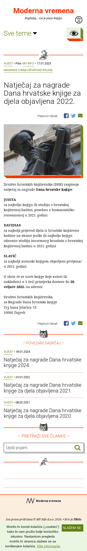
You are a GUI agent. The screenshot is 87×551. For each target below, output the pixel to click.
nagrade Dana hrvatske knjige (28, 70)
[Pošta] (80, 115)
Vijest (8, 63)
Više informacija (48, 546)
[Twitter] (73, 115)
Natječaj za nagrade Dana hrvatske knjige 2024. (42, 362)
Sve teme (18, 33)
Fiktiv (77, 519)
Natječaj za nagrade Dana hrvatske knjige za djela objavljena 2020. (42, 413)
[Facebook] (66, 115)
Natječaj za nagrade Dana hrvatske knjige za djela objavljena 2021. (42, 387)
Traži (78, 448)
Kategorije (74, 33)
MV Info (28, 63)
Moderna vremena (43, 10)
